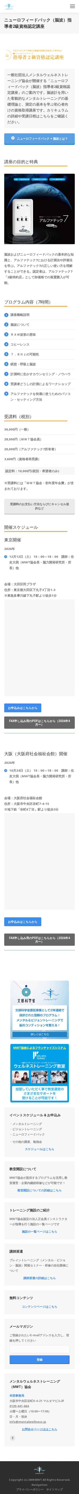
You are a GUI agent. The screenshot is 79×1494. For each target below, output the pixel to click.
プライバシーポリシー (30, 1489)
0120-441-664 (19, 1406)
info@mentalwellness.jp (27, 1422)
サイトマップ (54, 1489)
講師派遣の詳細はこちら (39, 1278)
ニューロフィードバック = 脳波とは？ (42, 138)
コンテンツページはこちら (39, 1307)
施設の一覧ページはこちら (39, 1231)
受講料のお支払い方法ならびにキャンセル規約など (39, 506)
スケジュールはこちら (39, 1149)
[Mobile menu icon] (72, 6)
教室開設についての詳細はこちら (39, 1190)
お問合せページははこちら (39, 1429)
